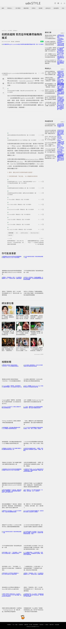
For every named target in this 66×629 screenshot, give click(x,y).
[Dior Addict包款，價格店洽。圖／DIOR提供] (25, 202)
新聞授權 (21, 624)
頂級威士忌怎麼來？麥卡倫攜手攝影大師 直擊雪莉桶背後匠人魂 (12, 463)
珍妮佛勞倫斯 (10, 232)
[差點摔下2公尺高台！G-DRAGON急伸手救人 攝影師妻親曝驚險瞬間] (12, 517)
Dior (17, 232)
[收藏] (3, 88)
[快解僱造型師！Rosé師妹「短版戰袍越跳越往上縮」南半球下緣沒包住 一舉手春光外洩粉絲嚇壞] (33, 600)
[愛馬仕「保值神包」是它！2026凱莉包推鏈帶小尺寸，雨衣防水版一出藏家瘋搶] (12, 283)
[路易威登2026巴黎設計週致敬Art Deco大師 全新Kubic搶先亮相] (12, 579)
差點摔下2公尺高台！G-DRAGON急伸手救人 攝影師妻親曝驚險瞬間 (11, 525)
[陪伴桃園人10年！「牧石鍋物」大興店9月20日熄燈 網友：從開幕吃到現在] (12, 558)
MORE (62, 33)
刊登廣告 (9, 624)
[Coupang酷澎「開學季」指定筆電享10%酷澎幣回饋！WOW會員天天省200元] (12, 392)
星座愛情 (56, 8)
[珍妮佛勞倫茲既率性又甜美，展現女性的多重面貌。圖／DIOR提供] (25, 190)
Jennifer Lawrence (24, 232)
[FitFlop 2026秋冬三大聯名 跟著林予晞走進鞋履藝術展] (12, 413)
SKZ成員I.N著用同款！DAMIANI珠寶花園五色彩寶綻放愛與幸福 (33, 380)
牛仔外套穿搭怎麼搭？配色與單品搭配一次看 (50, 124)
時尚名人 (9, 8)
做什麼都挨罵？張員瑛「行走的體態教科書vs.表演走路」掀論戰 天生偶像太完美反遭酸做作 (36, 349)
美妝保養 (26, 8)
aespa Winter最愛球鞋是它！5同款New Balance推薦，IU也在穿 (22, 349)
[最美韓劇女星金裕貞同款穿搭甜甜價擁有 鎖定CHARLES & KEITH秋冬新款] (12, 262)
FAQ (13, 624)
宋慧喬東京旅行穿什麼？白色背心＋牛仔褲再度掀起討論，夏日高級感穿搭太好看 (50, 157)
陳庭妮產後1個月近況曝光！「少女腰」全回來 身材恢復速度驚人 (22, 333)
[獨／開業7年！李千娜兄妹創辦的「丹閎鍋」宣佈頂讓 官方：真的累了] (33, 496)
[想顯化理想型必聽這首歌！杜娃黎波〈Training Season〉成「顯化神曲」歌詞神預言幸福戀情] (12, 600)
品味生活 (48, 8)
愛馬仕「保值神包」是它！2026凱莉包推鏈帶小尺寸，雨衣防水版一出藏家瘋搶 (12, 293)
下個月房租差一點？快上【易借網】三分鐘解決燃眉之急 (8, 333)
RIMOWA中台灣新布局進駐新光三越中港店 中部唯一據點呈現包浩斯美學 (50, 133)
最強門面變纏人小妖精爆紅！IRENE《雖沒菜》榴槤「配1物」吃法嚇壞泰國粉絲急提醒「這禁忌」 (22, 317)
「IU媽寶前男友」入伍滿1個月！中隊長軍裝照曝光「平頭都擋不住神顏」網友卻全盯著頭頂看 (33, 568)
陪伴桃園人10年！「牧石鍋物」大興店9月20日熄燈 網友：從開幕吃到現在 (12, 568)
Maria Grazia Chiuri (35, 232)
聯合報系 (42, 624)
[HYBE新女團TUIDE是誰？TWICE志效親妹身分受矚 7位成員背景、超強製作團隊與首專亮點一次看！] (33, 538)
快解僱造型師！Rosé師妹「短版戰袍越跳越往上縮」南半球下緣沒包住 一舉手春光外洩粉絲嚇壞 (33, 609)
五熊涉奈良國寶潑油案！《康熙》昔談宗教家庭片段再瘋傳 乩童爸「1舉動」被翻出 (33, 464)
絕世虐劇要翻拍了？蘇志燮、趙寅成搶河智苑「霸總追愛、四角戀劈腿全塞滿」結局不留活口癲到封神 (12, 505)
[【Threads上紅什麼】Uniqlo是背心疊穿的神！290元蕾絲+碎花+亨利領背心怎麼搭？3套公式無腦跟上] (60, 150)
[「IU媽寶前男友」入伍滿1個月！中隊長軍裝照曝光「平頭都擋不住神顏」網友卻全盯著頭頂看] (33, 558)
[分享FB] (3, 78)
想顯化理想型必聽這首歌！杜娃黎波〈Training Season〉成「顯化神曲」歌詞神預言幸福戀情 (12, 609)
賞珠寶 (40, 8)
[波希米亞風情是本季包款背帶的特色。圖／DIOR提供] (25, 132)
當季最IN (15, 30)
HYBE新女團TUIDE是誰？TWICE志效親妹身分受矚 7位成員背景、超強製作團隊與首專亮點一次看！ (33, 547)
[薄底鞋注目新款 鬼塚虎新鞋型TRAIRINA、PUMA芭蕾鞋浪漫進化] (12, 371)
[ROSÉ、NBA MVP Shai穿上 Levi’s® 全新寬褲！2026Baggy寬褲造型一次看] (60, 138)
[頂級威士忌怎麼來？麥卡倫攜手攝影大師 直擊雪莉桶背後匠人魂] (12, 454)
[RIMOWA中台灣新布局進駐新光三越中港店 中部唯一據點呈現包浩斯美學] (60, 132)
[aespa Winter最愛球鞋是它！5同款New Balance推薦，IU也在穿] (60, 144)
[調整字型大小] (3, 92)
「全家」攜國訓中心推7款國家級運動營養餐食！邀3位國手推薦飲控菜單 (33, 422)
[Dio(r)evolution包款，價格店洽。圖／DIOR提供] (25, 207)
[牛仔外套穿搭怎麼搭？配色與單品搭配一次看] (33, 262)
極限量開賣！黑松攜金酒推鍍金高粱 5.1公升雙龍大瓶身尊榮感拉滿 (12, 442)
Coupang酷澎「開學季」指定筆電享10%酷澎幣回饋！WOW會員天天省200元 (11, 401)
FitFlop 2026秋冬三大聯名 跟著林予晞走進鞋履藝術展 (11, 421)
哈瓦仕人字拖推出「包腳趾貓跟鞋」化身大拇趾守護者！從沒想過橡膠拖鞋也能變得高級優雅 (33, 293)
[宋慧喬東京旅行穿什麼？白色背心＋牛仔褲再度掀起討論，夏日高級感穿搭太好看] (60, 156)
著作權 (30, 624)
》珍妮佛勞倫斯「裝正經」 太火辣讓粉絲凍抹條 (22, 176)
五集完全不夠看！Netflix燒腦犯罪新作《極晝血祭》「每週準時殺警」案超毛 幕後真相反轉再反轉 (33, 485)
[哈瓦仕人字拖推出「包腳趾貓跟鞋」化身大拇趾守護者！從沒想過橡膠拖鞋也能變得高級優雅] (33, 283)
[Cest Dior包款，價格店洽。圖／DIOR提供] (25, 222)
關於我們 (52, 624)
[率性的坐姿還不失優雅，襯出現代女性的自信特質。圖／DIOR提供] (25, 88)
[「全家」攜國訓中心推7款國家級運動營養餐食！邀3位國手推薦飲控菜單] (33, 413)
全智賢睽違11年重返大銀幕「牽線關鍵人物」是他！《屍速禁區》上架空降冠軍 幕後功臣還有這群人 (8, 349)
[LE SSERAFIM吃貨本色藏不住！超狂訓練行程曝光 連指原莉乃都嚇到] (33, 517)
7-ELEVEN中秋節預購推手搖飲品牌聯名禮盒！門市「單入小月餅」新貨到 (33, 443)
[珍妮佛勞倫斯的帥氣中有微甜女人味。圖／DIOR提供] (25, 185)
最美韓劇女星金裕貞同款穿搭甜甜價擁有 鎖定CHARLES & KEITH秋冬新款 (12, 272)
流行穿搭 (18, 8)
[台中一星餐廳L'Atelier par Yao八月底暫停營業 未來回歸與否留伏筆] (33, 392)
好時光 (33, 8)
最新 (3, 8)
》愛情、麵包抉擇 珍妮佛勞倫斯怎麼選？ (20, 172)
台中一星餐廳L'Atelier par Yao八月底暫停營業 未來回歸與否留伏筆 (33, 401)
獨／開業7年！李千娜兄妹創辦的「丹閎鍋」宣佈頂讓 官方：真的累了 (33, 505)
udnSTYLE (4, 30)
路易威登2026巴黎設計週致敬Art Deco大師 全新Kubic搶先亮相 (11, 588)
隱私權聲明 (35, 624)
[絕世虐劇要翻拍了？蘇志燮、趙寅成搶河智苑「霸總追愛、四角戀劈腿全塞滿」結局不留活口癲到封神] (12, 496)
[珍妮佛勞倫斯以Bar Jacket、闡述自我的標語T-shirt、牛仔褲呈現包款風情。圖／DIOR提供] (25, 179)
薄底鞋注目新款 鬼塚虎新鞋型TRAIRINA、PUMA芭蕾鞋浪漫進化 (11, 380)
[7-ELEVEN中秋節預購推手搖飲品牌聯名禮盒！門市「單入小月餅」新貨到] (33, 433)
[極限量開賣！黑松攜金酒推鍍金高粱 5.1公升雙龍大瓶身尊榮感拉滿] (12, 433)
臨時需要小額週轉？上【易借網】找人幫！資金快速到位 (36, 333)
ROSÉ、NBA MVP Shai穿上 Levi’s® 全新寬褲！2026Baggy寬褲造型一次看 (50, 139)
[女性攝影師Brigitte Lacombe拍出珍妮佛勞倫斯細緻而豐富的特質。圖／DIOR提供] (23, 58)
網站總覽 (57, 624)
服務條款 (26, 624)
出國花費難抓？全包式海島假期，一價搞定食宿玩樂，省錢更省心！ (36, 317)
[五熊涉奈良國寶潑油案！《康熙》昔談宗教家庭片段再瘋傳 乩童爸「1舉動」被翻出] (33, 454)
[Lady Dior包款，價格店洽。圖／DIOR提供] (25, 217)
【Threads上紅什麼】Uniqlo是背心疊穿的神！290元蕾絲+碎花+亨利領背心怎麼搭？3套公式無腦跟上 (50, 152)
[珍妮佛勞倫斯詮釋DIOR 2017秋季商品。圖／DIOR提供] (25, 138)
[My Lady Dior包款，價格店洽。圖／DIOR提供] (25, 227)
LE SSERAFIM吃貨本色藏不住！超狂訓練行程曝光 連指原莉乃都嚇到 (33, 525)
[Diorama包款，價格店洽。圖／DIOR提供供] (25, 212)
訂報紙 (46, 624)
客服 (16, 624)
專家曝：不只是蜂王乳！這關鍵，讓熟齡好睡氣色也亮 (8, 317)
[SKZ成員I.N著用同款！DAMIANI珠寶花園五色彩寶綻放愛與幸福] (33, 371)
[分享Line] (3, 83)
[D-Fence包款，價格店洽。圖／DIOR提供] (25, 197)
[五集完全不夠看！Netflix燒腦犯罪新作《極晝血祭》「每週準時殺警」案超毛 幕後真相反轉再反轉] (33, 475)
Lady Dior (10, 235)
